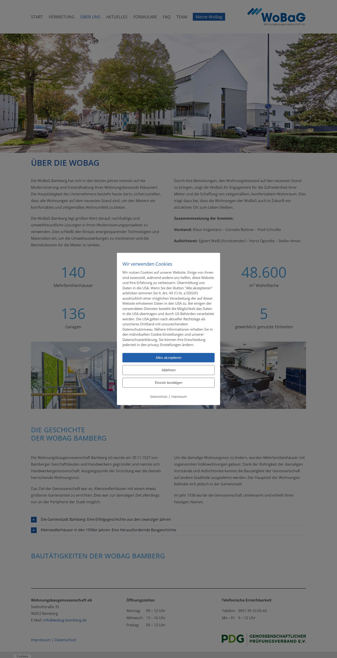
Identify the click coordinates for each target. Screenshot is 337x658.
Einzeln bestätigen (168, 383)
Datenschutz (158, 396)
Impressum (179, 396)
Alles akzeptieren (168, 358)
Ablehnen (169, 370)
